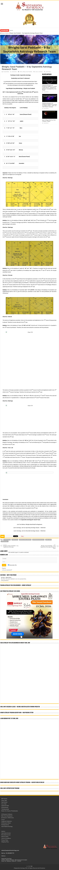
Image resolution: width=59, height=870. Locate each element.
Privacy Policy (4, 840)
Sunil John (48, 539)
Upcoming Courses (6, 833)
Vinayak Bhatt (6, 71)
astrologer (7, 539)
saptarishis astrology (38, 539)
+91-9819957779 (10, 853)
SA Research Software (6, 814)
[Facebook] (28, 866)
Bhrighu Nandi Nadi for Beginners (34, 524)
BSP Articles (4, 798)
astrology (15, 539)
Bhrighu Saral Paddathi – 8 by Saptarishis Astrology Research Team (48, 546)
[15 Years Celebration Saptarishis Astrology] (29, 19)
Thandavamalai (5, 809)
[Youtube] (31, 866)
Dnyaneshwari (4, 807)
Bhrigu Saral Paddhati (27, 71)
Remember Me (13, 565)
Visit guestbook (4, 580)
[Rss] (27, 866)
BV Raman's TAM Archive (7, 817)
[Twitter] (30, 866)
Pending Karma (5, 824)
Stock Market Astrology (7, 826)
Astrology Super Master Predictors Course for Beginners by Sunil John (25, 30)
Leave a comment (39, 71)
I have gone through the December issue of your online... (15, 578)
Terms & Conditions (6, 838)
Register (4, 568)
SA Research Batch (6, 823)
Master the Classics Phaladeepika (9, 811)
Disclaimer (42, 868)
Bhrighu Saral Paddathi (25, 539)
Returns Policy (4, 836)
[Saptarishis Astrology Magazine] (29, 6)
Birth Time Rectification (7, 816)
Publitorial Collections (6, 821)
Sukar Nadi (4, 800)
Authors (3, 831)
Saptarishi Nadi (5, 805)
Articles (7, 33)
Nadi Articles (4, 802)
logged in (17, 552)
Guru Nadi (3, 803)
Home (3, 33)
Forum (3, 819)
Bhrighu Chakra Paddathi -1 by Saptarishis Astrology (10, 546)
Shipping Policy (5, 841)
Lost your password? (7, 570)
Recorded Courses (6, 834)
